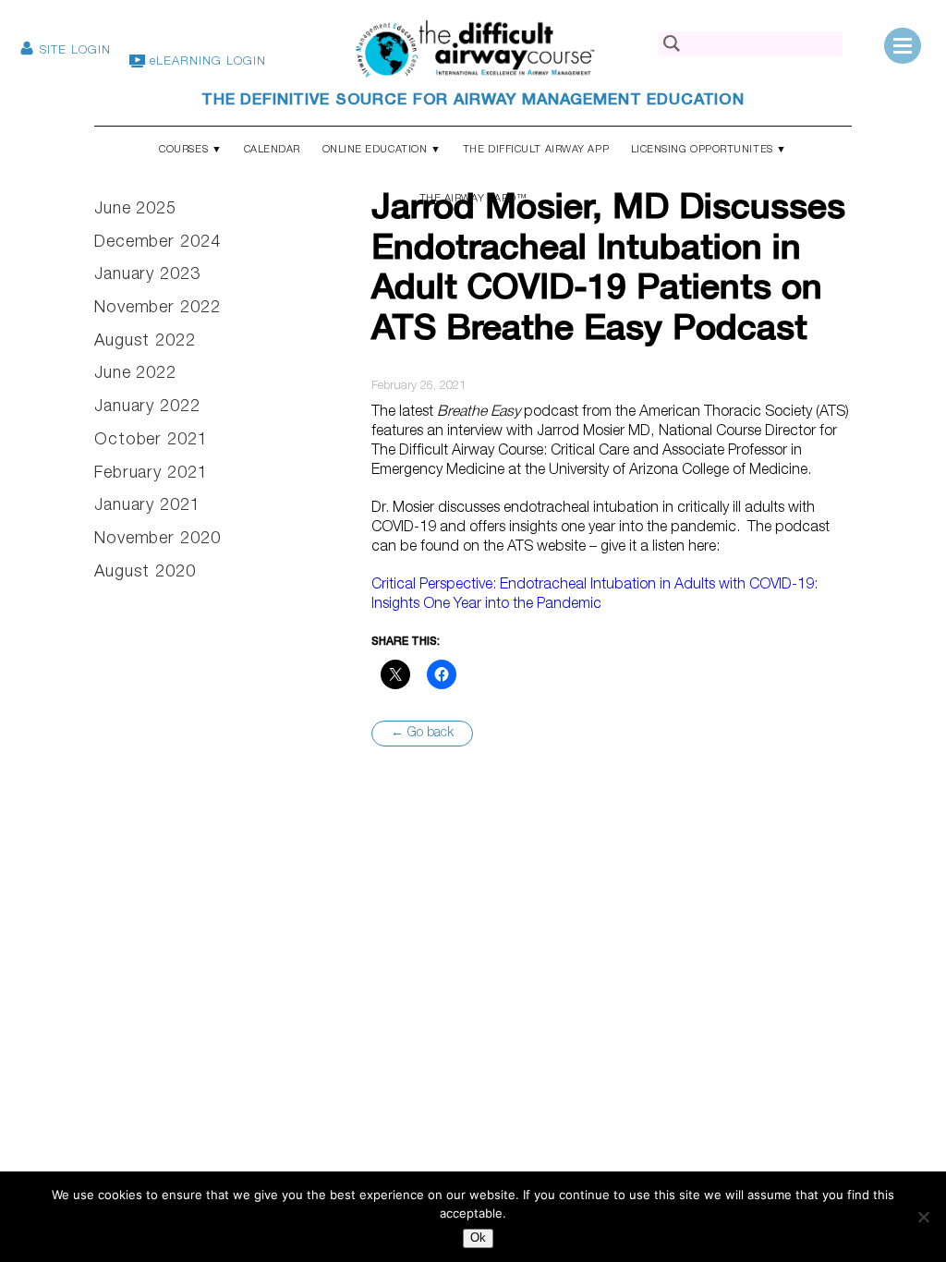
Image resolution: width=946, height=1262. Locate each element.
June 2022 (135, 374)
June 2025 (135, 209)
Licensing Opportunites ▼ (709, 150)
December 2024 (157, 243)
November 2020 (157, 539)
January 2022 (147, 407)
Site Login (73, 51)
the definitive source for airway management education (473, 101)
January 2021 (147, 506)
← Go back (422, 733)
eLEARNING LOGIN (205, 62)
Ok (478, 1237)
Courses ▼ (190, 150)
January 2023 (147, 275)
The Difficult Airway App (536, 150)
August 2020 (145, 572)
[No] (923, 1216)
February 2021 (151, 474)
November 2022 (157, 308)
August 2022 (145, 342)
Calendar (272, 150)
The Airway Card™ (473, 199)
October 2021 (151, 440)
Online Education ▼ (382, 150)
